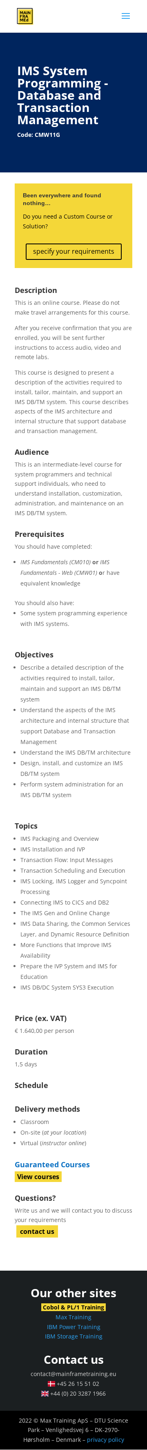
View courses (38, 1176)
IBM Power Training (73, 1327)
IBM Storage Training (73, 1336)
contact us (37, 1231)
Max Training (73, 1317)
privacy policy (105, 1439)
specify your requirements (73, 251)
